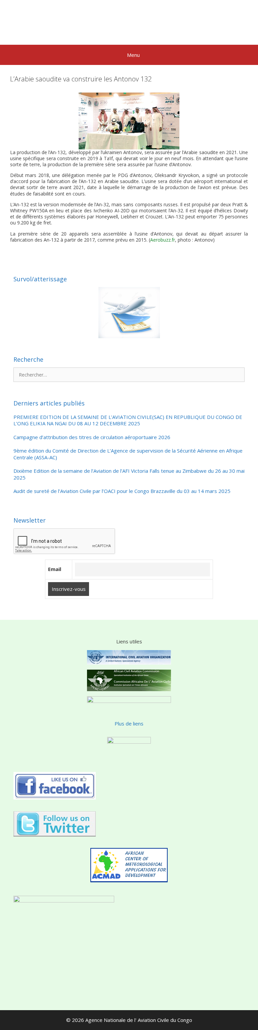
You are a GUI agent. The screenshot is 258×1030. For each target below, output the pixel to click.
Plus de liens (129, 723)
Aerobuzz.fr (162, 240)
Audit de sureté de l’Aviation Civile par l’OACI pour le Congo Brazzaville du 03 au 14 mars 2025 (121, 491)
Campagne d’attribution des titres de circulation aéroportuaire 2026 (91, 437)
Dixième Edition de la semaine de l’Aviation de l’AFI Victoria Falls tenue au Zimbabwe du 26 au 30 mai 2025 (129, 474)
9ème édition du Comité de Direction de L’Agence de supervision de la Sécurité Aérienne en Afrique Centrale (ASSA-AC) (128, 454)
